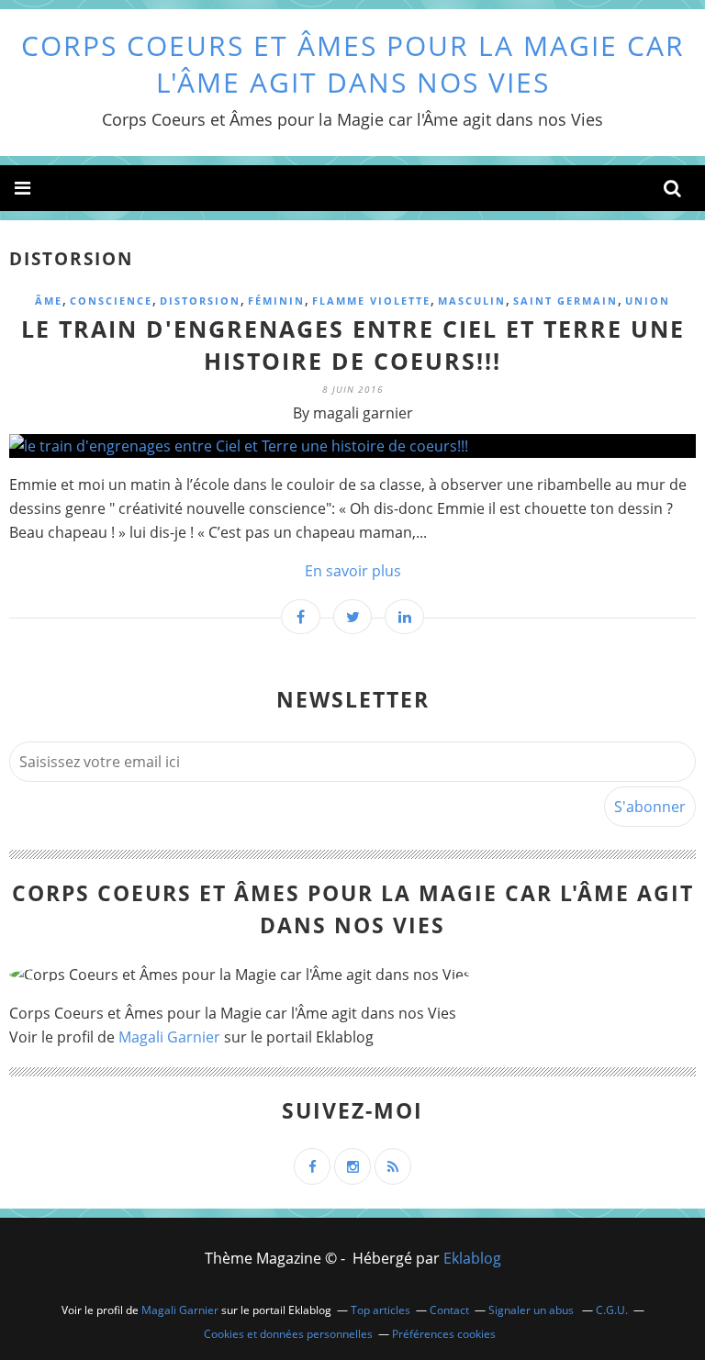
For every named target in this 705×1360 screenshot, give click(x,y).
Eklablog (472, 1258)
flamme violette (371, 300)
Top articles (380, 1310)
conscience (111, 300)
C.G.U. (612, 1310)
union (647, 300)
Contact (449, 1310)
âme (48, 300)
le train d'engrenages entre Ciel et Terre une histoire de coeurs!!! (353, 344)
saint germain (565, 300)
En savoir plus (353, 571)
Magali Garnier (169, 1037)
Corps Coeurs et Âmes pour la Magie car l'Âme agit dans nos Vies (353, 64)
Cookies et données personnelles (288, 1334)
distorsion (200, 300)
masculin (472, 300)
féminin (276, 300)
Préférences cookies (444, 1334)
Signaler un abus (532, 1310)
